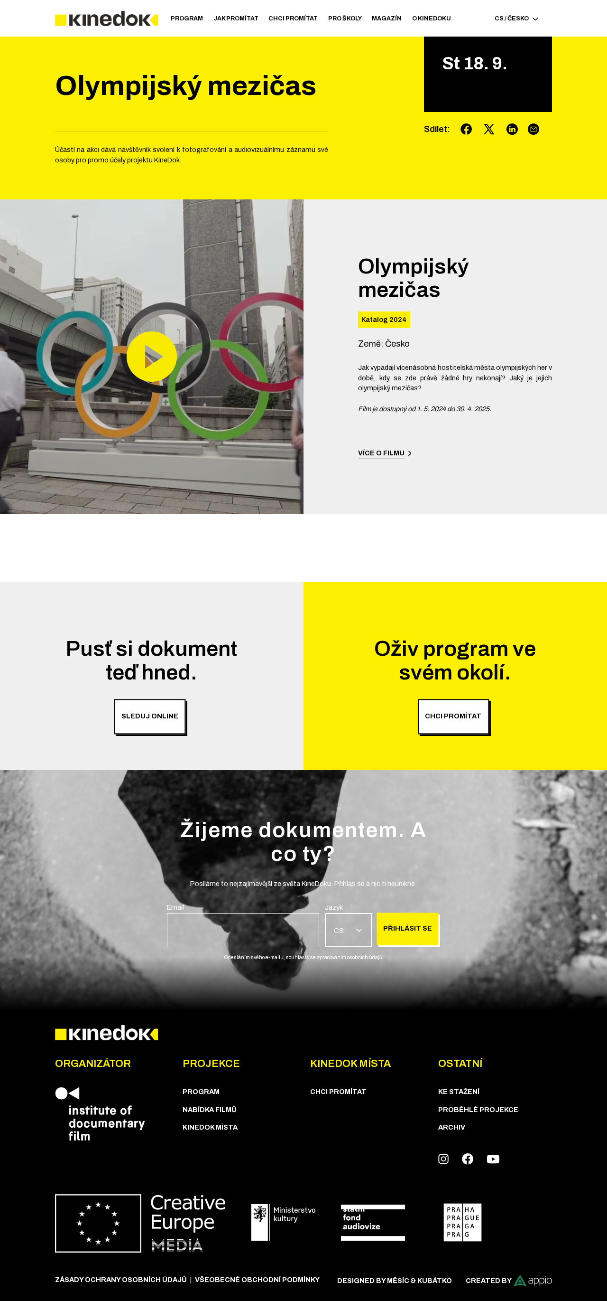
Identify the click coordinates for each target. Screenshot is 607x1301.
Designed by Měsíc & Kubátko (394, 1280)
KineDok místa (210, 1127)
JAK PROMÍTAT (235, 18)
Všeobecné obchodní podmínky (257, 1279)
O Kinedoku (431, 18)
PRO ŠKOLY (345, 18)
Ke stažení (458, 1091)
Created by (489, 1280)
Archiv (451, 1127)
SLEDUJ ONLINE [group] (149, 716)
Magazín (387, 18)
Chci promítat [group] (453, 716)
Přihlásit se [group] (407, 929)
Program (187, 18)
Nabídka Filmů (210, 1109)
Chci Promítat (293, 18)
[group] (243, 925)
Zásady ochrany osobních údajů (121, 1279)
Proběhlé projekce (478, 1109)
